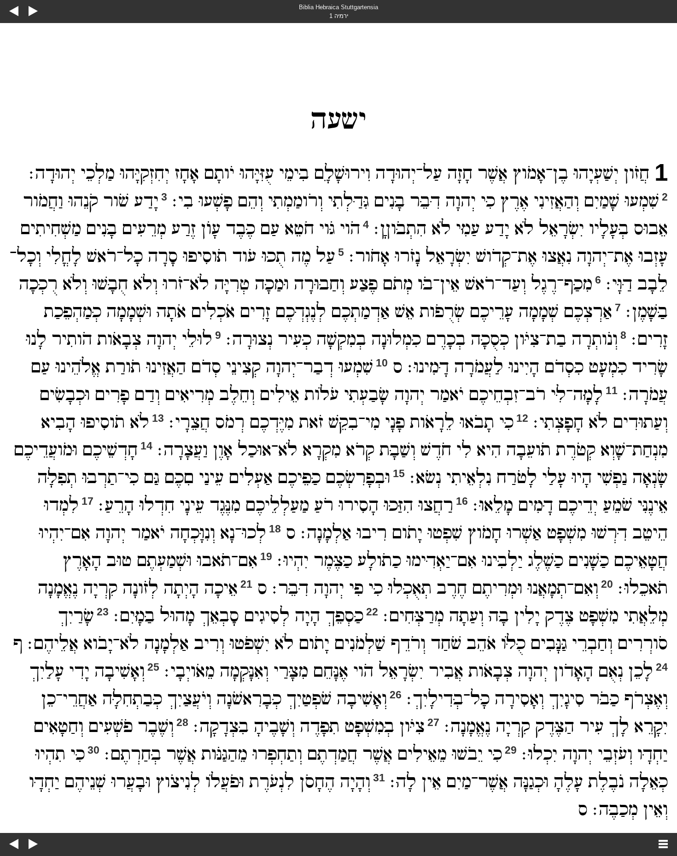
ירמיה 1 (338, 15)
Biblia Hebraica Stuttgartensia (338, 7)
